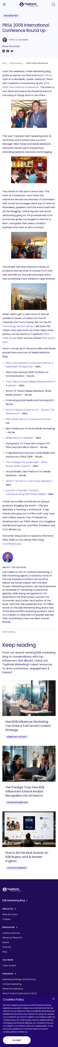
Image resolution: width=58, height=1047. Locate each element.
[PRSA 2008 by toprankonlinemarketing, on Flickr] (29, 169)
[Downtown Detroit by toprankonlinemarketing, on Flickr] (29, 296)
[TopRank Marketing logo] (11, 890)
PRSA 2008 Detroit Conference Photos (28, 419)
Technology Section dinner (18, 326)
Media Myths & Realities (19, 438)
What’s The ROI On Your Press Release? (28, 481)
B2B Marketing (11, 15)
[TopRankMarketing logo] (29, 4)
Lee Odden (23, 40)
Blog (4, 63)
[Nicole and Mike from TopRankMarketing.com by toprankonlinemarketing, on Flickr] (29, 114)
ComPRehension (12, 544)
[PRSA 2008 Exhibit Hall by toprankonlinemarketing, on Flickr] (29, 245)
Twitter (48, 75)
